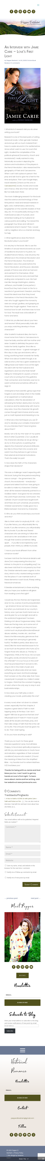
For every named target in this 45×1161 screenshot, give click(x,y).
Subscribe (10, 1031)
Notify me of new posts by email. (18, 878)
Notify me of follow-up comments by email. (22, 872)
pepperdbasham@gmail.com (22, 1118)
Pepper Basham (12, 60)
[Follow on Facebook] (11, 11)
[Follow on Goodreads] (33, 11)
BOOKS (22, 975)
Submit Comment (31, 884)
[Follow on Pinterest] (24, 11)
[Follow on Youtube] (29, 11)
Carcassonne (10, 186)
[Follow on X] (16, 11)
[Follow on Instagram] (20, 11)
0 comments (15, 63)
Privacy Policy (18, 1153)
